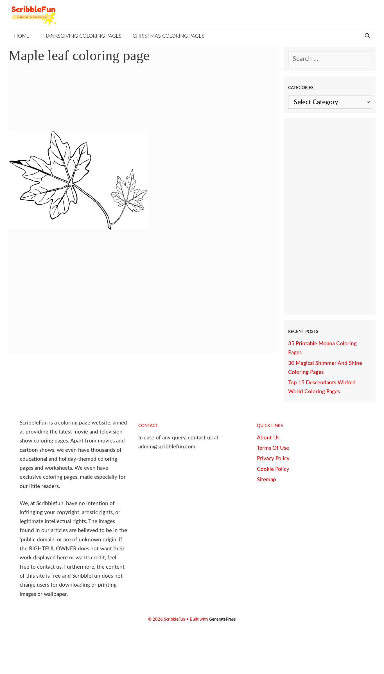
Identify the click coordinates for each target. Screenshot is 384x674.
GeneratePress (222, 619)
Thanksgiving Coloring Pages (80, 36)
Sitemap (266, 479)
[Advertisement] (143, 101)
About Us (268, 438)
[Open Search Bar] (367, 36)
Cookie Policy (273, 469)
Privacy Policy (273, 458)
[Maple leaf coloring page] (78, 227)
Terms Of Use (273, 448)
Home (21, 36)
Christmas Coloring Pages (168, 36)
